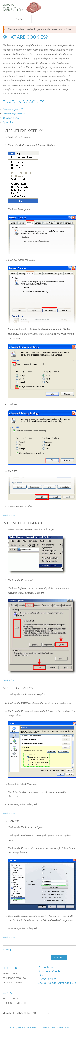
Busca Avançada (12, 982)
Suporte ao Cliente (49, 971)
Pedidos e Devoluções (15, 1003)
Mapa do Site (10, 973)
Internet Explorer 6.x (13, 113)
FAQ (40, 975)
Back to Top (9, 514)
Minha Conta (10, 998)
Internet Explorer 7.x (13, 109)
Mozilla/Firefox (11, 118)
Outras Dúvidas (47, 979)
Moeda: (7, 1013)
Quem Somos (46, 967)
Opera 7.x (8, 122)
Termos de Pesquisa (14, 978)
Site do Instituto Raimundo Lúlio (57, 982)
